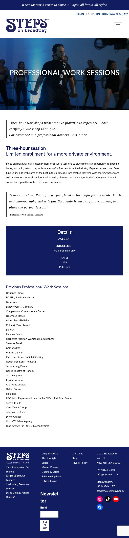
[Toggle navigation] (118, 25)
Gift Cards (77, 453)
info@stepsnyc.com (107, 474)
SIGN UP (45, 525)
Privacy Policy (80, 463)
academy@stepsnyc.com (110, 491)
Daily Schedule (50, 453)
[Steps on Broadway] (27, 26)
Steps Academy (105, 482)
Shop (74, 458)
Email (43, 507)
